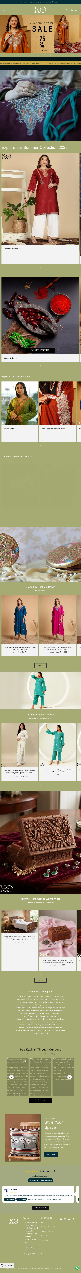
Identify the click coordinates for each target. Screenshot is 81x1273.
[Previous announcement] (4, 2)
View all (40, 666)
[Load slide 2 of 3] (38, 55)
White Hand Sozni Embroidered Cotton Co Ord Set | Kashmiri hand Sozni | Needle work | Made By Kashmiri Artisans (20, 772)
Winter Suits (8, 429)
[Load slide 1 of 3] (35, 55)
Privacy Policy (45, 1236)
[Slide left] (36, 267)
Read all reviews (40, 1207)
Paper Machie (9, 513)
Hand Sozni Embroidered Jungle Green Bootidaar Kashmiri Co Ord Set (57, 770)
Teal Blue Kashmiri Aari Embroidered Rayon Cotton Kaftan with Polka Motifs (20, 648)
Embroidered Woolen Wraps (53, 429)
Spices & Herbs (9, 358)
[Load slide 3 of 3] (41, 55)
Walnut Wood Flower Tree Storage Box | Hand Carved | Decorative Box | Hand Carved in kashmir (57, 961)
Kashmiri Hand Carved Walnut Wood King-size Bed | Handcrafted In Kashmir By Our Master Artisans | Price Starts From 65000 (19, 938)
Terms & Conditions (47, 1231)
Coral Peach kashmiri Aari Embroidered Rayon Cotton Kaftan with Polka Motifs (57, 648)
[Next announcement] (77, 2)
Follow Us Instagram (40, 1100)
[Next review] (76, 1194)
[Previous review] (5, 1194)
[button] (4, 9)
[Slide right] (45, 267)
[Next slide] (46, 55)
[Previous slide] (30, 55)
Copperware (46, 513)
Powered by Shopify (23, 1268)
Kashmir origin (14, 1268)
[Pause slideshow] (51, 55)
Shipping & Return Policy (49, 1227)
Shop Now (51, 1154)
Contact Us (44, 1240)
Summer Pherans (10, 249)
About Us (44, 1222)
